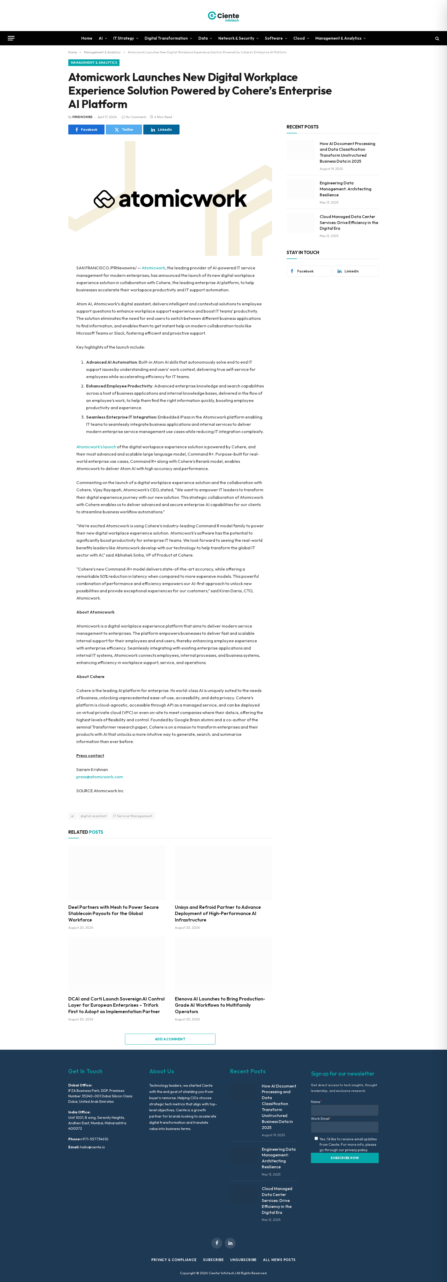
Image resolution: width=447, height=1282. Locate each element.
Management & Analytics (338, 38)
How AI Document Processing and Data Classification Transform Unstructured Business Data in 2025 (347, 152)
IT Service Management (132, 816)
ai (72, 816)
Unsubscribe (243, 1260)
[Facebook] (50, 281)
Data (203, 38)
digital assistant (93, 816)
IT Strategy (123, 38)
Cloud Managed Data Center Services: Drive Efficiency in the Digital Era (349, 222)
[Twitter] (50, 293)
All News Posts (279, 1260)
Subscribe (213, 1260)
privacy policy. (356, 1150)
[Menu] (11, 38)
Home (86, 38)
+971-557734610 (94, 1139)
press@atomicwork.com (99, 776)
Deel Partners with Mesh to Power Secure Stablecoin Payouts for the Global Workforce (113, 913)
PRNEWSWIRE (82, 117)
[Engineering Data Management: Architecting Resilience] (301, 189)
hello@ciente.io (92, 1147)
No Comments (136, 117)
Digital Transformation (166, 38)
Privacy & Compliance (174, 1260)
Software (274, 38)
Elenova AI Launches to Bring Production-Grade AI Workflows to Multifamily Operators (220, 1005)
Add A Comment (170, 1039)
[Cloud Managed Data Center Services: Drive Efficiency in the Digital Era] (301, 223)
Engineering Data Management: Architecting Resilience (345, 188)
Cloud (299, 38)
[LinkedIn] (50, 305)
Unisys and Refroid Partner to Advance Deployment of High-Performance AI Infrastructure (218, 913)
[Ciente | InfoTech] (223, 15)
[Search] (436, 38)
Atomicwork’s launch (96, 446)
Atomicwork (153, 267)
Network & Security (236, 38)
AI (101, 38)
